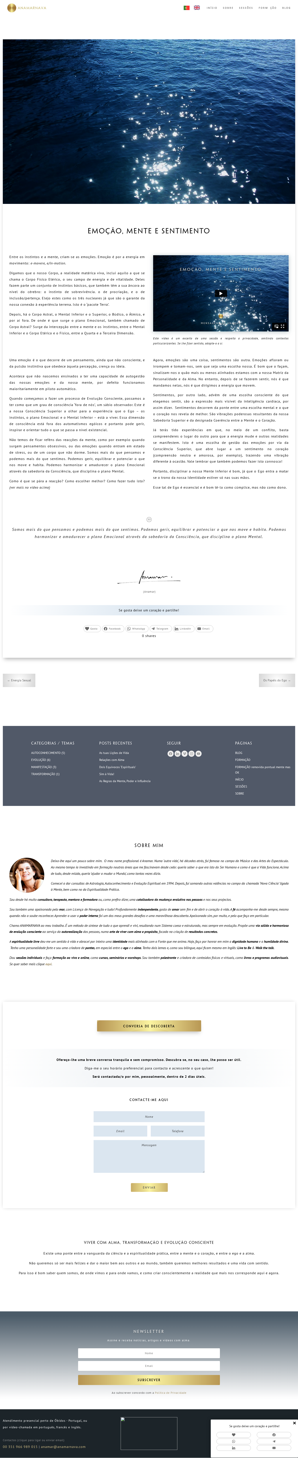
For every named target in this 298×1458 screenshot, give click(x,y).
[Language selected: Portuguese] (194, 7)
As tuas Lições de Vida (114, 753)
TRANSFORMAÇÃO (43, 774)
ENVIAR (149, 1188)
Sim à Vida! (106, 774)
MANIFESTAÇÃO (41, 767)
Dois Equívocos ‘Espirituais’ (117, 767)
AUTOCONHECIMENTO (46, 753)
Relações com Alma (111, 760)
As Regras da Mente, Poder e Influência (125, 781)
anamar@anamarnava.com (63, 1446)
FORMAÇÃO (268, 8)
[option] (198, 7)
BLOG (286, 8)
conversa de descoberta (149, 1026)
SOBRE (228, 8)
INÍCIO (212, 8)
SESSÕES (246, 8)
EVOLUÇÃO (38, 760)
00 (5, 1446)
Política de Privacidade (171, 1393)
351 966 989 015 (22, 1446)
